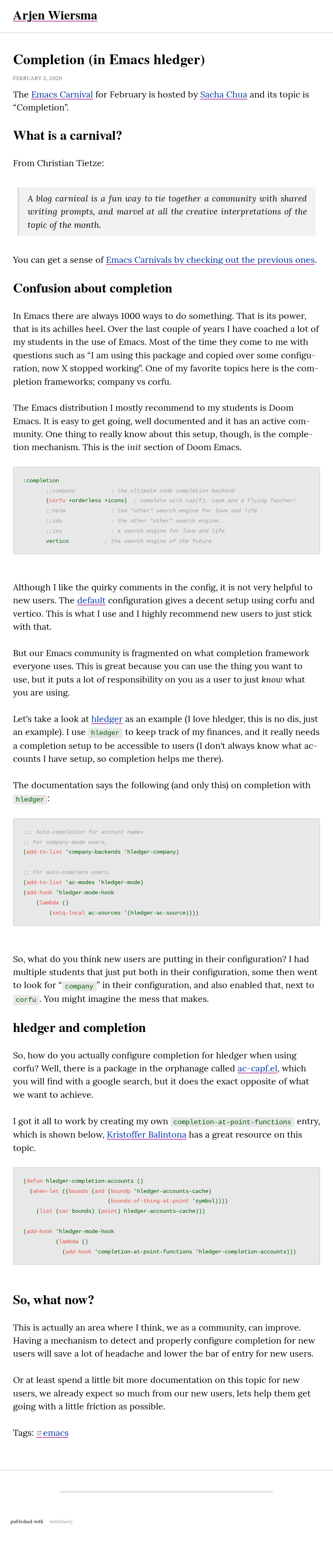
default (91, 600)
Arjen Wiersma (55, 14)
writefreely (61, 1521)
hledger (107, 718)
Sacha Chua (223, 94)
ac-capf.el (257, 1068)
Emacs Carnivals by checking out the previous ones (210, 259)
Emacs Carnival (62, 94)
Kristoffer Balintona (146, 1134)
